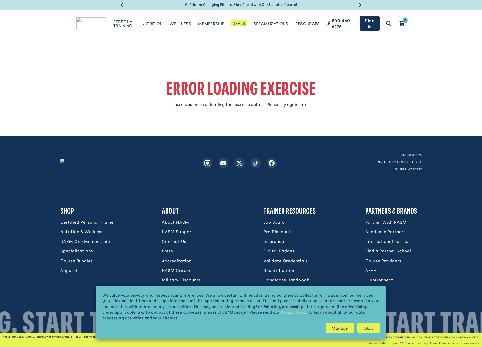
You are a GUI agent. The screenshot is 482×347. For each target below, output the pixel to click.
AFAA (371, 270)
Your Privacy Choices (465, 337)
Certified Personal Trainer (87, 222)
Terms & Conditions (436, 337)
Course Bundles (76, 260)
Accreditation (177, 260)
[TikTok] (256, 163)
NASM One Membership (85, 241)
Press (167, 250)
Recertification (280, 270)
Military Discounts (181, 279)
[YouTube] (223, 163)
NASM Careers (177, 270)
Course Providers (383, 260)
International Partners (389, 241)
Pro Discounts (278, 231)
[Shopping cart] (402, 23)
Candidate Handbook (286, 279)
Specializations (76, 250)
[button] (122, 5)
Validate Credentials (286, 260)
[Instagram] (207, 163)
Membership (211, 23)
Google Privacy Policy (433, 343)
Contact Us (174, 241)
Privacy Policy (294, 312)
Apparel (68, 270)
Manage (340, 328)
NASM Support (177, 231)
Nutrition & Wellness (82, 231)
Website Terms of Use (406, 337)
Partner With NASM (386, 222)
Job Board (274, 222)
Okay (369, 328)
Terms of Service (462, 343)
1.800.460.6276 (410, 154)
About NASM (175, 222)
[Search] (389, 23)
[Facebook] (272, 163)
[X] (239, 163)
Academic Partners (385, 231)
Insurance (274, 241)
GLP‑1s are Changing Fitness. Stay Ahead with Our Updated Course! (241, 4)
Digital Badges (279, 250)
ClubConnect (379, 279)
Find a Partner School (388, 250)
